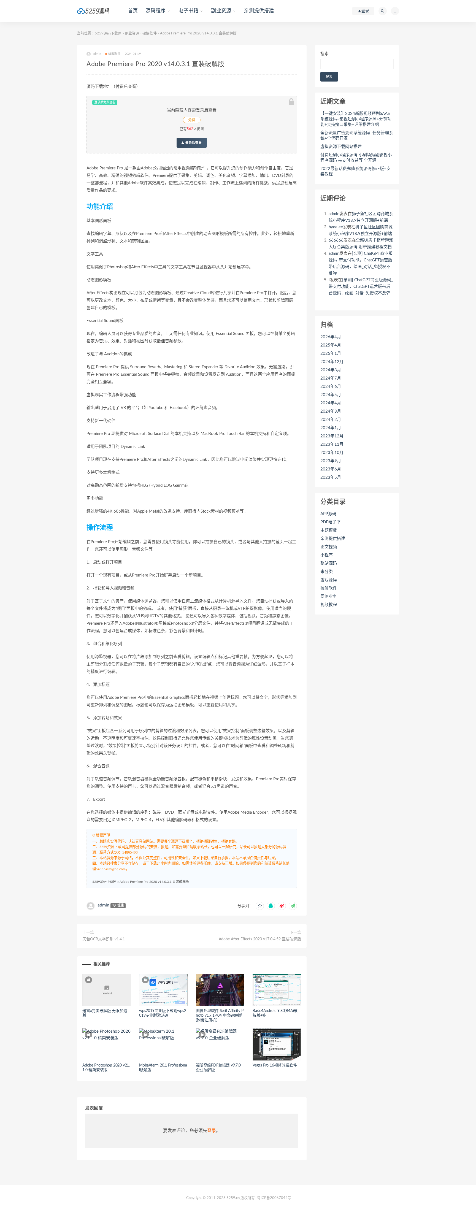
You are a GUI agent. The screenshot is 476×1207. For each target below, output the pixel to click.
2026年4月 (330, 337)
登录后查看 (193, 142)
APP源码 (328, 514)
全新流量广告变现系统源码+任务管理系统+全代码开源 (356, 135)
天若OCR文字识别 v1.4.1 (103, 939)
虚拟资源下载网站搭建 (341, 147)
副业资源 (221, 11)
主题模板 (328, 530)
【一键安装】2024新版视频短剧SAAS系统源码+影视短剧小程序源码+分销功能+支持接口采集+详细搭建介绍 (355, 119)
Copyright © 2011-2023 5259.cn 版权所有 (220, 1198)
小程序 (326, 555)
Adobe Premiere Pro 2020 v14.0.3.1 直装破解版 (154, 881)
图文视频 (328, 547)
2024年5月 (330, 395)
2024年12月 (332, 362)
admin (103, 905)
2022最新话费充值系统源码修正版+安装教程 (355, 171)
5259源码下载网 (108, 33)
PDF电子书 (330, 522)
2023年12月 (332, 436)
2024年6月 (330, 387)
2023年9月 (330, 461)
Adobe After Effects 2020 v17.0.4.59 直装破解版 (260, 939)
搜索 (324, 54)
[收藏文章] (260, 906)
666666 (336, 240)
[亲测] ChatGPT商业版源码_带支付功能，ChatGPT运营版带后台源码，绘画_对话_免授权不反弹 (361, 286)
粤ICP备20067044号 (274, 1198)
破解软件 (149, 33)
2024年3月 (330, 411)
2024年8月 (330, 370)
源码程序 (155, 11)
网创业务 (328, 596)
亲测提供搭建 (259, 11)
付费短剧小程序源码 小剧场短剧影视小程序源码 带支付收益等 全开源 (356, 158)
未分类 (326, 572)
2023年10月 (332, 453)
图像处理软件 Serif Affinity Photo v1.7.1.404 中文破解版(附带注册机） (219, 1015)
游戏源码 (328, 580)
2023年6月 (330, 469)
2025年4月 (330, 345)
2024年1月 (330, 428)
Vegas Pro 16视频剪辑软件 (275, 1065)
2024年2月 (330, 420)
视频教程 (328, 605)
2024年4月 (330, 403)
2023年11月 (332, 444)
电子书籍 (188, 11)
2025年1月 (330, 353)
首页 (133, 11)
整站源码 (328, 563)
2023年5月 (330, 477)
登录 (211, 1130)
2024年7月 (330, 378)
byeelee (336, 227)
